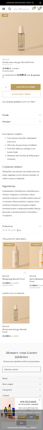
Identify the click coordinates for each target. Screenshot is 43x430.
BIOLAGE (5, 59)
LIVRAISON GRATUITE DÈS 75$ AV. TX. (20, 3)
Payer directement (21, 94)
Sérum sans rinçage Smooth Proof (14, 330)
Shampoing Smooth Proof (13, 279)
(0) (13, 65)
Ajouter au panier (25, 87)
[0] (38, 8)
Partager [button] (6, 121)
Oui (31, 417)
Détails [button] (5, 115)
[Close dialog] (39, 400)
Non (21, 423)
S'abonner (33, 369)
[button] (3, 8)
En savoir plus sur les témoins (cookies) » (22, 427)
